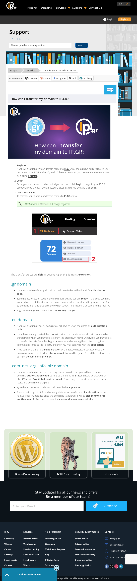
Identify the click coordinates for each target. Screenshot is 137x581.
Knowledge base (53, 538)
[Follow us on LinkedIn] (121, 567)
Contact (8, 565)
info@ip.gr (115, 538)
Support (14, 70)
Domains (31, 70)
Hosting (32, 7)
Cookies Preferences (85, 549)
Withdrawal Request (55, 549)
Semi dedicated (31, 554)
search (81, 45)
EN (127, 3)
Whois (26, 565)
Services (61, 7)
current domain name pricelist (34, 356)
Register (32, 175)
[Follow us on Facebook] (107, 567)
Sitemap (8, 554)
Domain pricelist (83, 560)
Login (79, 184)
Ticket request (52, 565)
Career (7, 549)
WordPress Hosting (27, 474)
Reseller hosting (31, 549)
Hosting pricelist (83, 565)
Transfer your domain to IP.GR (59, 70)
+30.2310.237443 (118, 551)
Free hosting (29, 560)
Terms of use (81, 538)
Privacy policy (82, 544)
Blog (47, 554)
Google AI (61, 78)
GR (120, 3)
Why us (8, 544)
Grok (74, 78)
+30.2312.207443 (118, 557)
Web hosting (29, 544)
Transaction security (85, 554)
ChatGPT (32, 78)
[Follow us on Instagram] (116, 567)
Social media (10, 560)
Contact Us (95, 7)
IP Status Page (52, 560)
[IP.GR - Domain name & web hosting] (8, 4)
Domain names (30, 538)
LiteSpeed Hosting (68, 474)
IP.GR (67, 168)
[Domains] (110, 89)
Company (9, 538)
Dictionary (50, 544)
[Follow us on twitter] (111, 567)
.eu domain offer (110, 474)
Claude (46, 78)
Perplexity (87, 78)
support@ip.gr (116, 544)
